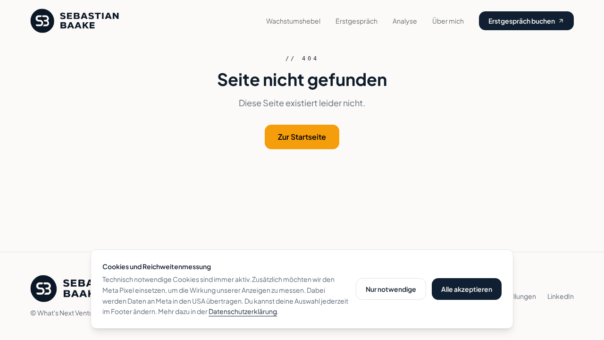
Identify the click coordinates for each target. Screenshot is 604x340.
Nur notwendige (391, 289)
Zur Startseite (302, 137)
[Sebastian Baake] (74, 20)
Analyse (405, 21)
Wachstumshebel (293, 21)
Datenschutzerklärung (243, 311)
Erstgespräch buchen (521, 21)
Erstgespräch (357, 21)
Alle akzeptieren (466, 289)
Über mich (448, 21)
